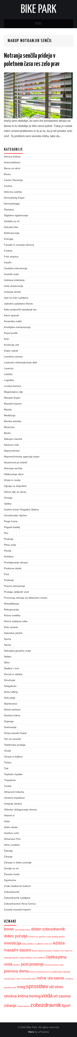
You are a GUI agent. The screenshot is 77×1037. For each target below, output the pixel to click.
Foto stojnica (11, 256)
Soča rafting (11, 691)
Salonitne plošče (13, 633)
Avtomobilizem (12, 162)
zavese (64, 996)
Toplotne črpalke (13, 774)
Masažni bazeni (13, 403)
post (24, 964)
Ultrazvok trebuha (14, 791)
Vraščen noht (11, 833)
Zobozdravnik (11, 891)
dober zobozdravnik (48, 929)
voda (47, 995)
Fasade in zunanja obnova (19, 244)
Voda (7, 821)
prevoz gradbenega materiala (57, 972)
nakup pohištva (25, 958)
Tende (7, 750)
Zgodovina (10, 880)
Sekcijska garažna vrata (17, 650)
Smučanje (9, 680)
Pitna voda (10, 544)
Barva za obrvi (12, 168)
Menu (38, 23)
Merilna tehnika (12, 421)
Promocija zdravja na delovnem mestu (25, 597)
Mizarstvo (9, 427)
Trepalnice (10, 780)
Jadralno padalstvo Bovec (18, 303)
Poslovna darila (12, 568)
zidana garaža (23, 1006)
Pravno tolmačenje (14, 586)
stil (51, 987)
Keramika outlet (13, 321)
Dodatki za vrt (12, 221)
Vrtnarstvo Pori (12, 839)
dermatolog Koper (22, 930)
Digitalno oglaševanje (16, 215)
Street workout (12, 709)
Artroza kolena (12, 156)
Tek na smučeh (12, 739)
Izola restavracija (13, 286)
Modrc (7, 433)
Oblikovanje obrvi (13, 474)
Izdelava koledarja (14, 280)
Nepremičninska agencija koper (22, 456)
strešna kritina (16, 996)
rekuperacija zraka (12, 979)
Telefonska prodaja (14, 744)
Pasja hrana (11, 521)
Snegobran (10, 686)
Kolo (6, 338)
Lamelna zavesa (13, 356)
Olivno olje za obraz (15, 491)
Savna (7, 638)
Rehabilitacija (11, 603)
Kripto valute (11, 350)
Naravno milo (11, 444)
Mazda (8, 409)
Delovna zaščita (13, 191)
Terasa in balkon (13, 756)
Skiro (7, 662)
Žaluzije (8, 850)
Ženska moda (12, 874)
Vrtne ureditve (12, 844)
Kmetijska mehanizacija (17, 327)
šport (66, 1005)
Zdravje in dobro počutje (18, 862)
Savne (7, 644)
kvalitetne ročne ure (43, 944)
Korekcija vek (11, 344)
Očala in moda (12, 480)
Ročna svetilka (12, 615)
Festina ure (33, 937)
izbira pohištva (28, 944)
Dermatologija (12, 203)
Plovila (7, 550)
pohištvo (16, 965)
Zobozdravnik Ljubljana (17, 897)
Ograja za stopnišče (15, 486)
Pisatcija (8, 538)
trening (35, 996)
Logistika (9, 380)
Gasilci (7, 262)
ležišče (59, 943)
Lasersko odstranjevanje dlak (20, 362)
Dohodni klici (11, 227)
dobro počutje (15, 936)
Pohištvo (9, 556)
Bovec (7, 174)
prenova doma (16, 971)
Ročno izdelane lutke (16, 621)
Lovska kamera (12, 386)
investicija (12, 943)
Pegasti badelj (12, 527)
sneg (21, 987)
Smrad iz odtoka (13, 674)
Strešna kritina (12, 715)
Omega (8, 497)
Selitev (7, 656)
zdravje (10, 1005)
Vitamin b (9, 815)
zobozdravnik (45, 1005)
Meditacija (9, 415)
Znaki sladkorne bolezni (17, 886)
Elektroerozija (11, 233)
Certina (8, 186)
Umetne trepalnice (14, 797)
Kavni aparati (11, 315)
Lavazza (8, 368)
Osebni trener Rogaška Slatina (21, 509)
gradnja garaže (58, 937)
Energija (8, 238)
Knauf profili (10, 333)
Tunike (7, 786)
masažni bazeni (17, 950)
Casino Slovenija (13, 180)
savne (59, 978)
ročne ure (45, 978)
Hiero (31, 1031)
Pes (6, 533)
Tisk (6, 768)
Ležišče (8, 374)
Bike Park (38, 9)
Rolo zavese (11, 627)
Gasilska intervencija (15, 268)
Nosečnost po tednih (15, 462)
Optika (7, 503)
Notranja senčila (13, 468)
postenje (36, 964)
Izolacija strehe (12, 291)
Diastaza (9, 209)
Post (6, 574)
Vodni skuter (11, 827)
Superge (9, 721)
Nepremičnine (12, 450)
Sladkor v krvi (11, 668)
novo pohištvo (39, 958)
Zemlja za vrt (11, 868)
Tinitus (7, 762)
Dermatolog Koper (14, 197)
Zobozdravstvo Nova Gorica (20, 903)
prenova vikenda (36, 972)
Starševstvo (10, 703)
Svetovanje (10, 727)
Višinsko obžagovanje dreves (20, 809)
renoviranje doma (28, 979)
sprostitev (37, 986)
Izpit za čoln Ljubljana (16, 297)
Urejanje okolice (13, 803)
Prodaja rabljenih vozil (16, 591)
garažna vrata (45, 937)
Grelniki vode (11, 274)
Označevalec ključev (15, 515)
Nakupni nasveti (13, 438)
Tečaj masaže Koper (15, 733)
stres (59, 987)
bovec (9, 929)
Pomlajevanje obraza (16, 562)
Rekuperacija (11, 609)
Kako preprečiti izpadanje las (20, 309)
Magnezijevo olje (13, 391)
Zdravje (8, 856)
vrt (55, 996)
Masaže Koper (12, 397)
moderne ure (58, 951)
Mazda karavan (45, 951)
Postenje (9, 580)
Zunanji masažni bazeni (17, 909)
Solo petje (9, 697)
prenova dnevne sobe (54, 965)
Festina (8, 250)
